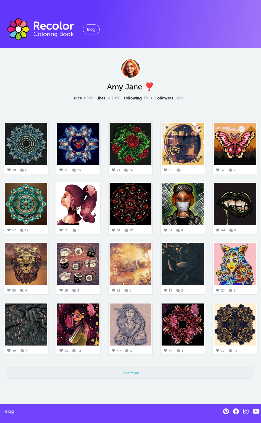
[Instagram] (246, 411)
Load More (130, 373)
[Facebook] (236, 411)
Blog (91, 29)
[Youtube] (256, 411)
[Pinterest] (226, 411)
